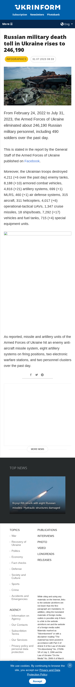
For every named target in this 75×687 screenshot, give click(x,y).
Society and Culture (19, 576)
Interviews (46, 535)
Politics (16, 550)
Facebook (32, 161)
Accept (37, 681)
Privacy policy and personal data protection (22, 649)
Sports (15, 583)
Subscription (19, 14)
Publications (47, 529)
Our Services (19, 639)
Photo (42, 541)
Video (42, 547)
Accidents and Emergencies (20, 597)
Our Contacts (20, 624)
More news (37, 449)
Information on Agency (20, 617)
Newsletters (37, 14)
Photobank (53, 14)
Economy (17, 556)
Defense (17, 568)
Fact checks (19, 562)
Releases (44, 559)
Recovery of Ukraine (19, 543)
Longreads (46, 553)
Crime (15, 589)
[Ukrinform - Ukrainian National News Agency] (37, 7)
